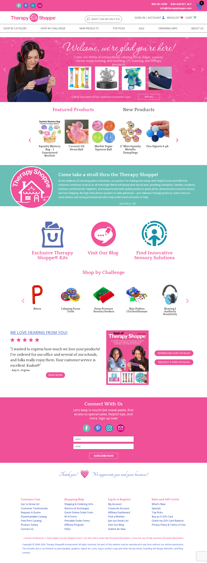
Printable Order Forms (77, 520)
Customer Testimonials (34, 508)
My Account (115, 504)
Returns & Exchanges (76, 508)
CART (188, 17)
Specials (156, 508)
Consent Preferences (33, 538)
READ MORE (55, 375)
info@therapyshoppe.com (176, 8)
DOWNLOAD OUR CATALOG (174, 353)
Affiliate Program (74, 524)
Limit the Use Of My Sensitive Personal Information (157, 538)
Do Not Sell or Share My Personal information (107, 538)
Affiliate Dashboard (119, 512)
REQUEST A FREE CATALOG (174, 362)
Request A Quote (31, 512)
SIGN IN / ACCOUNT (148, 17)
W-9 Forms (70, 516)
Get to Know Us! (30, 504)
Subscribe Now (103, 455)
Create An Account (118, 508)
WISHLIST (173, 17)
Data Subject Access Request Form (64, 538)
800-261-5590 (159, 4)
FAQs (67, 529)
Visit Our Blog (116, 524)
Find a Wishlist (116, 516)
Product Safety (29, 524)
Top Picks (157, 512)
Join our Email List (118, 520)
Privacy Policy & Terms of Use (168, 524)
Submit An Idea (116, 529)
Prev (21, 298)
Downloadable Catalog (34, 516)
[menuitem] (15, 28)
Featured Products (73, 109)
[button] (4, 69)
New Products (138, 109)
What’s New (158, 504)
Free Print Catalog (31, 520)
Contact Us (27, 529)
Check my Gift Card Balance (168, 520)
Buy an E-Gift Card (162, 516)
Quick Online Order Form (78, 512)
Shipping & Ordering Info (78, 504)
